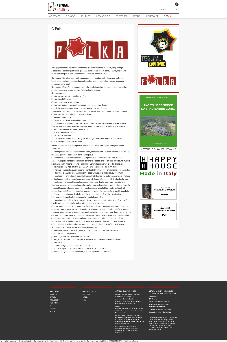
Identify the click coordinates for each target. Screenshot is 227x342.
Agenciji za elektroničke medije (128, 321)
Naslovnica (54, 16)
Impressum (152, 16)
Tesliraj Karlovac (89, 291)
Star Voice (86, 294)
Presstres (121, 16)
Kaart (136, 16)
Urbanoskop (103, 16)
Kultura (85, 16)
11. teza (84, 297)
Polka (84, 300)
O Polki (168, 16)
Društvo (70, 16)
